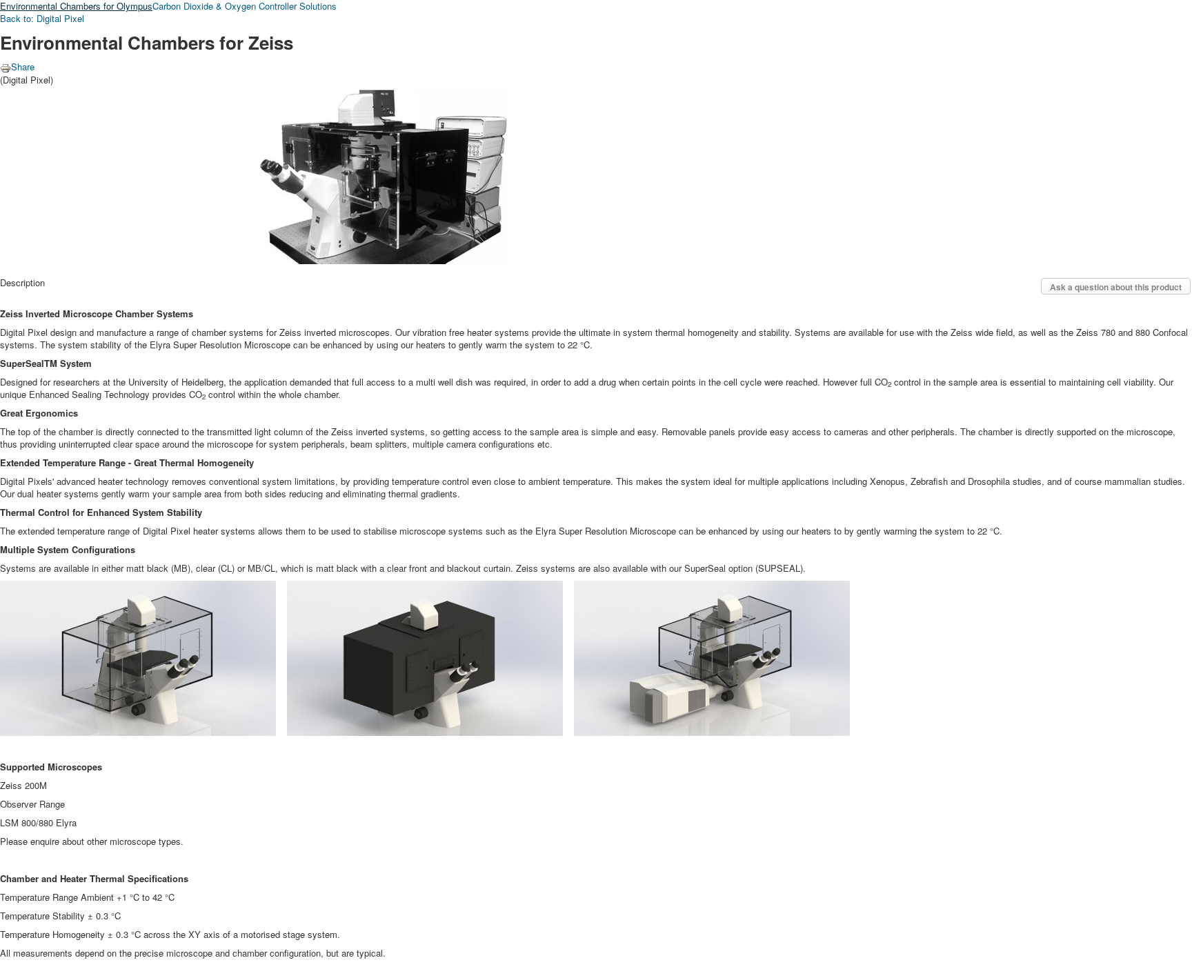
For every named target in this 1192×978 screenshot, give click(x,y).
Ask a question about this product (1116, 287)
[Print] (5, 66)
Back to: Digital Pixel (42, 18)
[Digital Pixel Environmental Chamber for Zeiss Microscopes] (253, 173)
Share (22, 66)
